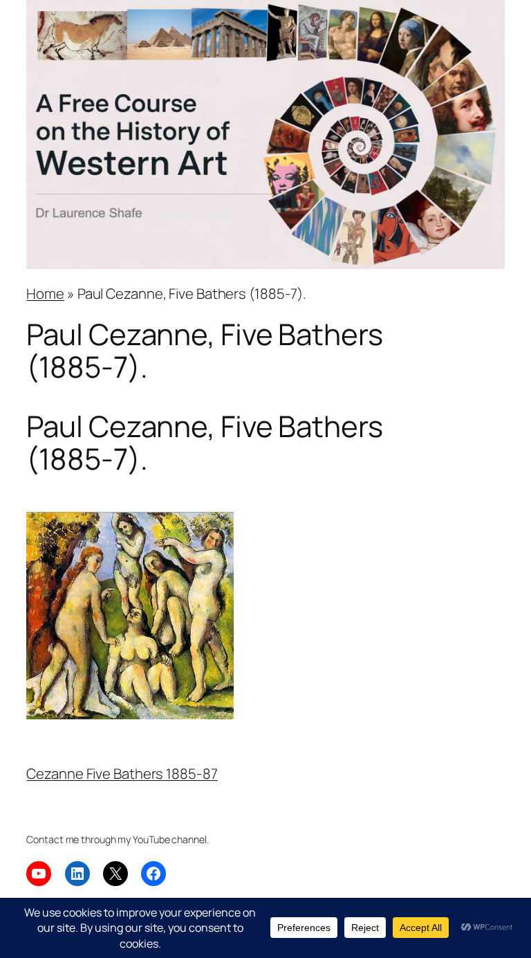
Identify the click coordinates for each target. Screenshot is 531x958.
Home (45, 293)
